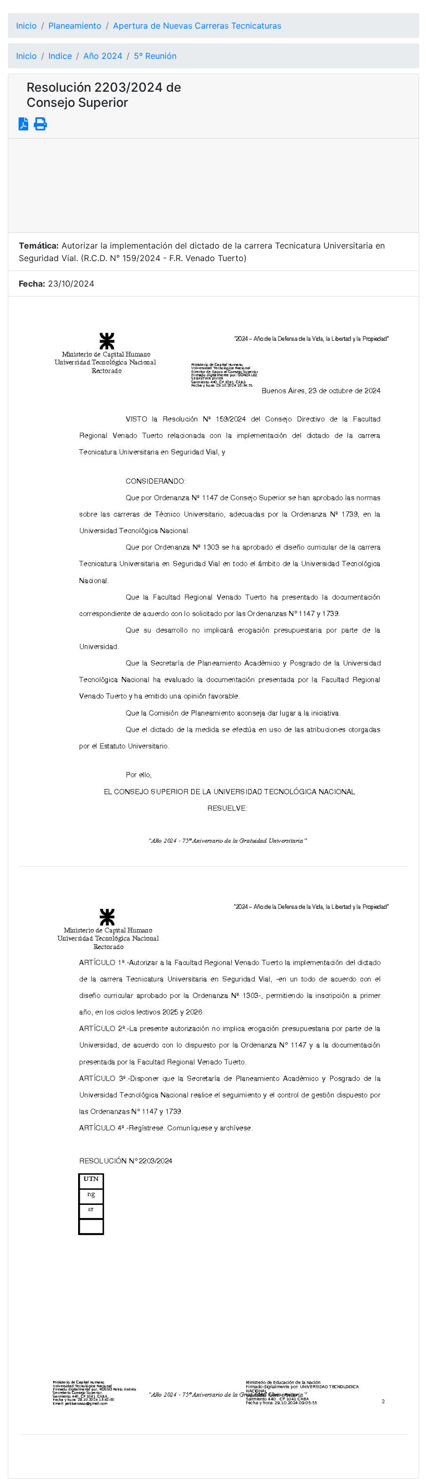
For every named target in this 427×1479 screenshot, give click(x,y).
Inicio (26, 25)
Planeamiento (75, 25)
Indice (60, 56)
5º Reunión (155, 56)
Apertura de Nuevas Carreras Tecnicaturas (197, 25)
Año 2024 (102, 56)
